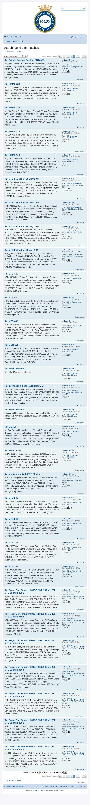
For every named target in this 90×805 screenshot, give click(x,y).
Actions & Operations (74, 183)
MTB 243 (70, 504)
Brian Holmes (69, 60)
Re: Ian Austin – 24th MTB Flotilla (22, 474)
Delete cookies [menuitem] (60, 786)
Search (80, 8)
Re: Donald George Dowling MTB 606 (24, 60)
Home (8, 41)
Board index (18, 41)
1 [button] (66, 56)
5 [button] (76, 56)
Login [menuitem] (83, 37)
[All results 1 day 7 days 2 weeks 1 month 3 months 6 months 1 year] (33, 772)
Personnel (70, 65)
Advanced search (84, 8)
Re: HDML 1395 (12, 450)
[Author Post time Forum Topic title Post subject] (45, 772)
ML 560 (69, 433)
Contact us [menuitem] (48, 786)
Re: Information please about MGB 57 (24, 386)
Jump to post (79, 80)
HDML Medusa (72, 375)
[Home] (5, 5)
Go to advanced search (13, 51)
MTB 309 (70, 573)
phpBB (37, 790)
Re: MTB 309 (11, 566)
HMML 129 (70, 90)
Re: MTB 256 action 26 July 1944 (21, 179)
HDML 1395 (71, 457)
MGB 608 (70, 351)
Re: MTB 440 (11, 274)
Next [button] (85, 56)
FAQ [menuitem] (19, 37)
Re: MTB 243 (11, 498)
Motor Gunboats (72, 349)
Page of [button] (60, 56)
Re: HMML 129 (12, 84)
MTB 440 (70, 280)
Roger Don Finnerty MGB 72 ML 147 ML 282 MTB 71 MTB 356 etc (73, 598)
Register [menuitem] (75, 37)
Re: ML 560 (10, 427)
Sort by (25, 772)
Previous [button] (64, 56)
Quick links (11, 37)
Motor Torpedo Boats (74, 278)
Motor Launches (72, 88)
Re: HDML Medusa (14, 368)
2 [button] (69, 56)
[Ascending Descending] (58, 772)
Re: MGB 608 (11, 345)
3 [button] (71, 56)
